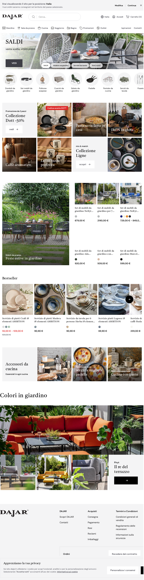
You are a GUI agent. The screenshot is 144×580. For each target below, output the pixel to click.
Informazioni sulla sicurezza (125, 536)
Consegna (93, 516)
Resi (90, 528)
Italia (106, 17)
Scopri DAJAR (67, 516)
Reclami (92, 533)
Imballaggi (93, 539)
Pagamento (93, 522)
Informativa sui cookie (67, 571)
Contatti (138, 28)
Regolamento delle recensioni (125, 527)
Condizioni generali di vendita (127, 518)
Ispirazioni (126, 28)
